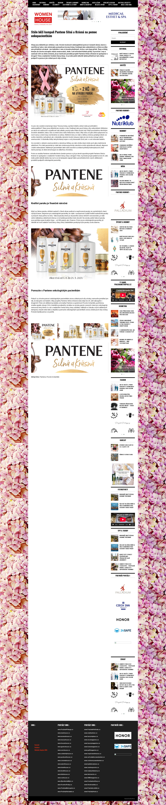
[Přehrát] (113, 304)
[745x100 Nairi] (96, 15)
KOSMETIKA (85, 3)
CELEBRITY (56, 5)
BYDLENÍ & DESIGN (109, 3)
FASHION (60, 3)
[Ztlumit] (130, 304)
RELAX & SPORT (100, 5)
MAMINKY (46, 5)
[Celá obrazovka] (132, 304)
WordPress (132, 802)
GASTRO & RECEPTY (124, 3)
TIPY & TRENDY (113, 5)
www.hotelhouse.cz (64, 771)
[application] (123, 299)
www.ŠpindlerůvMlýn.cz (65, 785)
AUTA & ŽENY (96, 3)
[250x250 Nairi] (123, 91)
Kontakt (37, 749)
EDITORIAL (42, 3)
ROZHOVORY (36, 5)
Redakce (37, 751)
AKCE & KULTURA (126, 5)
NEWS (34, 3)
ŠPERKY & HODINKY (72, 3)
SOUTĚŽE (52, 3)
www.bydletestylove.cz (91, 768)
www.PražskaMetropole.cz (66, 792)
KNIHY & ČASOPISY (86, 5)
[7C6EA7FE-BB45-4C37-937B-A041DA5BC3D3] (123, 427)
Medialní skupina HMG (41, 754)
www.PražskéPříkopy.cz (65, 733)
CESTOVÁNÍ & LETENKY (70, 5)
